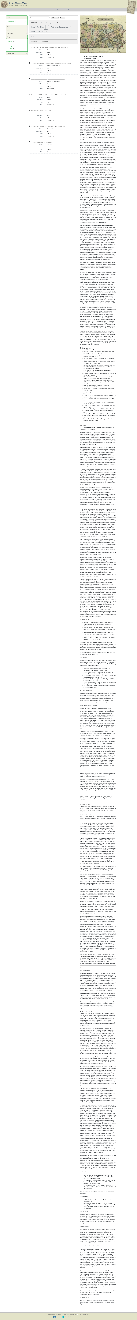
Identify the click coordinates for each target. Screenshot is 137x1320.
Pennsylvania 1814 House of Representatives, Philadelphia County (48, 126)
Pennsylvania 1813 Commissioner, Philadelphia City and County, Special (49, 47)
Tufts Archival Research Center (70, 1314)
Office (8, 30)
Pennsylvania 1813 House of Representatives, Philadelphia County (48, 79)
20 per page (45, 41)
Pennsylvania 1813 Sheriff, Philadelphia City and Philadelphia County (48, 94)
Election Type (10, 53)
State (8, 17)
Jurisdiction (10, 33)
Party (8, 37)
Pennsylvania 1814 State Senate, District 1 (41, 142)
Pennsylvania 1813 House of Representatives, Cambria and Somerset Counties (51, 63)
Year (8, 26)
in (50, 18)
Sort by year (34, 41)
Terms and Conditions (84, 1314)
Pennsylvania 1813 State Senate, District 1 (41, 110)
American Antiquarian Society (54, 1314)
